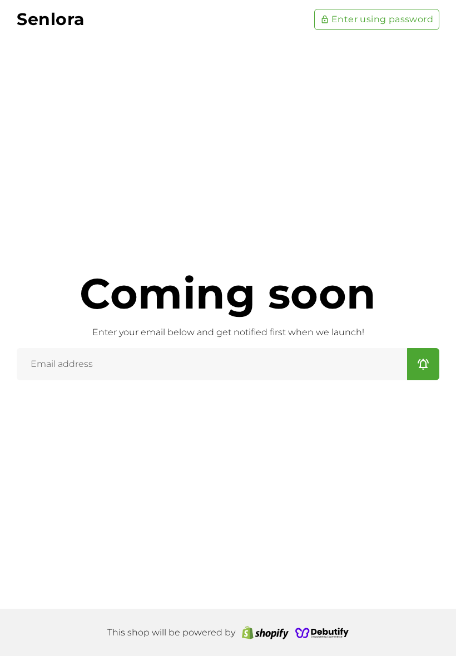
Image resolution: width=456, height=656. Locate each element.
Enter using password (376, 19)
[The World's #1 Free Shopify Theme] (322, 632)
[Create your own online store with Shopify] (265, 632)
